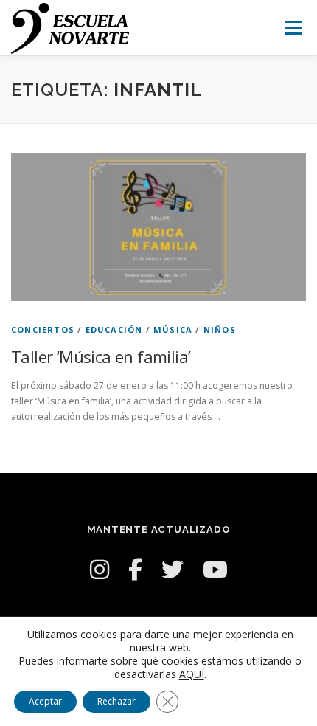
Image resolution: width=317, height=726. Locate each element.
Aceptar (45, 701)
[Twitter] (172, 569)
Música (172, 329)
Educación (114, 329)
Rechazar (116, 701)
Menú (292, 27)
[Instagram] (99, 569)
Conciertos (42, 329)
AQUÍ (191, 674)
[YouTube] (215, 569)
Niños (219, 329)
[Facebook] (135, 569)
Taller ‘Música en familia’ (100, 356)
